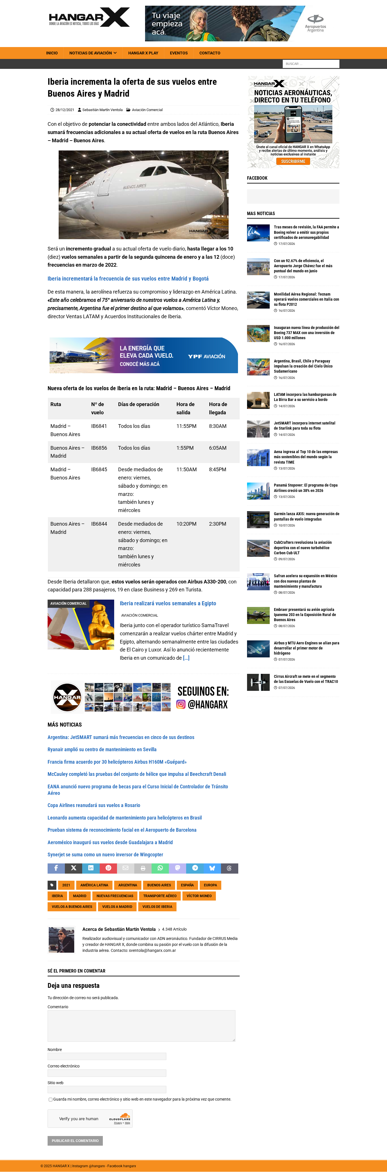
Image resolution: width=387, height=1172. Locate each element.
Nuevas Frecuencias (115, 896)
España (187, 886)
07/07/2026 (286, 659)
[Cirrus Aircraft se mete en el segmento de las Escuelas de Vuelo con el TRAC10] (258, 682)
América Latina (94, 886)
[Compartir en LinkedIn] (90, 869)
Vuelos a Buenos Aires (72, 907)
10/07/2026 (286, 525)
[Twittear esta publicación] (73, 869)
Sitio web (55, 1082)
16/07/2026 (286, 311)
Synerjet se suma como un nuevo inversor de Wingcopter (105, 855)
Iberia (57, 896)
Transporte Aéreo (160, 896)
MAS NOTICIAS (261, 213)
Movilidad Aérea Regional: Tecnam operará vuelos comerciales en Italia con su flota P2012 (306, 299)
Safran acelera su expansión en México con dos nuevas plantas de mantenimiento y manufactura (305, 581)
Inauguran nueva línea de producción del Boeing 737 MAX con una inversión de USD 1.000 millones (306, 332)
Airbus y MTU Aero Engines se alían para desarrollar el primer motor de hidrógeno (306, 648)
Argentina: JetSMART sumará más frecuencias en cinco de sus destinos (121, 737)
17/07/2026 (286, 244)
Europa (210, 886)
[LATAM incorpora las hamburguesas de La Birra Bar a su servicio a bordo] (258, 400)
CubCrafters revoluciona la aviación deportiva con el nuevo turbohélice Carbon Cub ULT (303, 547)
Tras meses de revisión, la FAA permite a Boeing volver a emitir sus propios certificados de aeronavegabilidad (306, 232)
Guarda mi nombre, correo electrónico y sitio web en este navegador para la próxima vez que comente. (142, 1099)
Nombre (55, 1049)
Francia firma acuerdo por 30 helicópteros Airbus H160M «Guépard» (117, 762)
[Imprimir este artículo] (143, 869)
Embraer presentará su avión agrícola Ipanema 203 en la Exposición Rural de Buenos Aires (305, 614)
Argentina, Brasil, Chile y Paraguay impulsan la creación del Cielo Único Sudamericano (303, 366)
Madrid (79, 896)
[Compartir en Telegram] (194, 869)
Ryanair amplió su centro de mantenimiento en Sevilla (102, 750)
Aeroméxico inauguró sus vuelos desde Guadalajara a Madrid (110, 842)
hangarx (129, 1166)
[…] (186, 658)
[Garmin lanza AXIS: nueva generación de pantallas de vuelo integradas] (258, 519)
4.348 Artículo (174, 929)
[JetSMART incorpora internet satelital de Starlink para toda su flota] (258, 429)
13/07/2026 (286, 468)
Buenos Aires (159, 886)
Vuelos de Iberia (157, 907)
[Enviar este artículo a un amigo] (125, 869)
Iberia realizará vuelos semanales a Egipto (168, 603)
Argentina (127, 886)
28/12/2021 (65, 110)
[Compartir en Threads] (229, 869)
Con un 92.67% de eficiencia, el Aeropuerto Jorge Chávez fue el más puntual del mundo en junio (303, 265)
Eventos (179, 53)
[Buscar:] (311, 63)
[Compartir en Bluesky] (212, 869)
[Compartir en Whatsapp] (160, 869)
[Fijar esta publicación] (108, 869)
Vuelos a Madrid (117, 907)
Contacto (209, 53)
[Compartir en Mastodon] (177, 869)
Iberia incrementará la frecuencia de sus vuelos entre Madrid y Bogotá (128, 278)
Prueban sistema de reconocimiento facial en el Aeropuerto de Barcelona (122, 830)
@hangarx (97, 1166)
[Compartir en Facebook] (56, 869)
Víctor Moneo (199, 896)
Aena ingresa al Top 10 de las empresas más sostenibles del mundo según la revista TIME (306, 456)
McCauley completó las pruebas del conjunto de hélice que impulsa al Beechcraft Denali (137, 774)
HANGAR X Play (143, 53)
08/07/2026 (286, 593)
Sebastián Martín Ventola (102, 110)
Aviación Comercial (147, 110)
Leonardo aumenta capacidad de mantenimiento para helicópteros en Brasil (125, 818)
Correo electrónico (64, 1066)
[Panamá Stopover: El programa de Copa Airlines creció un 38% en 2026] (258, 491)
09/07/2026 (286, 559)
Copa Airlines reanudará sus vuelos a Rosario (94, 805)
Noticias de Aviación (90, 53)
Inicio (52, 53)
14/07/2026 (286, 406)
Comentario (58, 1007)
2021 (66, 886)
